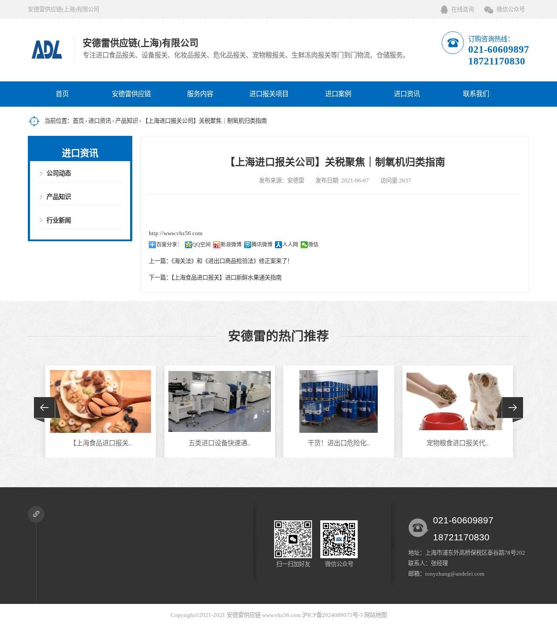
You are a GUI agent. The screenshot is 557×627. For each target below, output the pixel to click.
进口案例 (338, 94)
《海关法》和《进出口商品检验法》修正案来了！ (232, 261)
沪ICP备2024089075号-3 (332, 615)
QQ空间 (201, 245)
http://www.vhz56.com (175, 233)
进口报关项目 (269, 94)
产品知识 (126, 121)
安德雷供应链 (131, 94)
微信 (313, 245)
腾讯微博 (262, 245)
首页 (62, 94)
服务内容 (200, 94)
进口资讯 (407, 94)
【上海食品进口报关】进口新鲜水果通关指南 (226, 277)
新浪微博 (231, 245)
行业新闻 (59, 220)
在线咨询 (462, 9)
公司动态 (59, 173)
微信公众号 (511, 9)
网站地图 (375, 615)
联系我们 (476, 94)
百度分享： (169, 245)
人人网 (290, 245)
